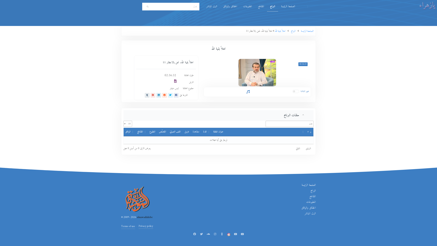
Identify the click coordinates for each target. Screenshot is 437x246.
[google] (153, 95)
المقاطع (261, 6)
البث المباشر (211, 6)
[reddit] (164, 95)
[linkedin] (158, 95)
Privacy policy (146, 226)
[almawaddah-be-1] (235, 234)
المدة (205, 131)
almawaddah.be (144, 217)
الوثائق (127, 131)
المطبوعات (247, 6)
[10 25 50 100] (127, 124)
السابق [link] (308, 148)
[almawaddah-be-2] (242, 234)
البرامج (272, 6)
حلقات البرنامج (291, 115)
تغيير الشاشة (305, 91)
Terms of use (128, 226)
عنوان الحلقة (218, 131)
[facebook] (176, 95)
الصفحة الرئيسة (288, 6)
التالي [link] (298, 148)
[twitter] (170, 95)
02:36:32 (303, 64)
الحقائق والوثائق (230, 6)
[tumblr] (147, 95)
